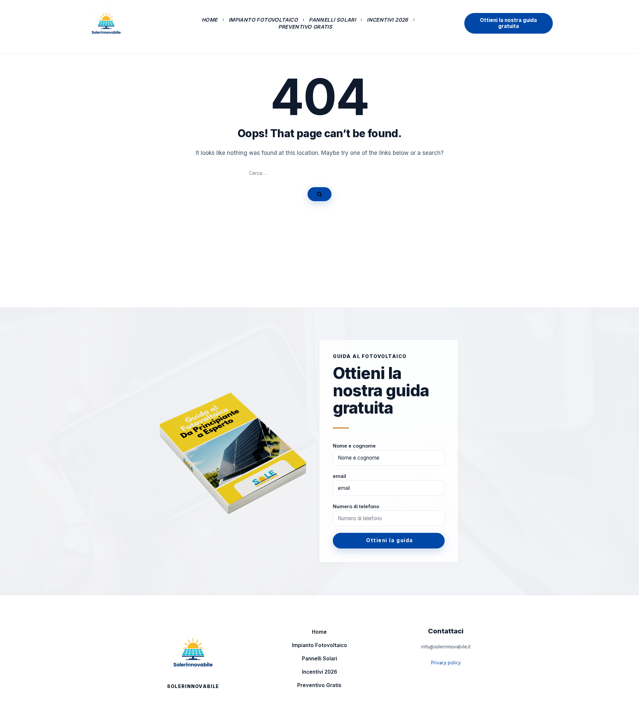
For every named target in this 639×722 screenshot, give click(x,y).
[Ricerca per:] (319, 173)
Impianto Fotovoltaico (263, 20)
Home (210, 20)
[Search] (319, 194)
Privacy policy (446, 663)
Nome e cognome (354, 446)
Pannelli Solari (332, 20)
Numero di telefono (356, 506)
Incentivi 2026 (387, 20)
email (339, 476)
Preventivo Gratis (305, 27)
